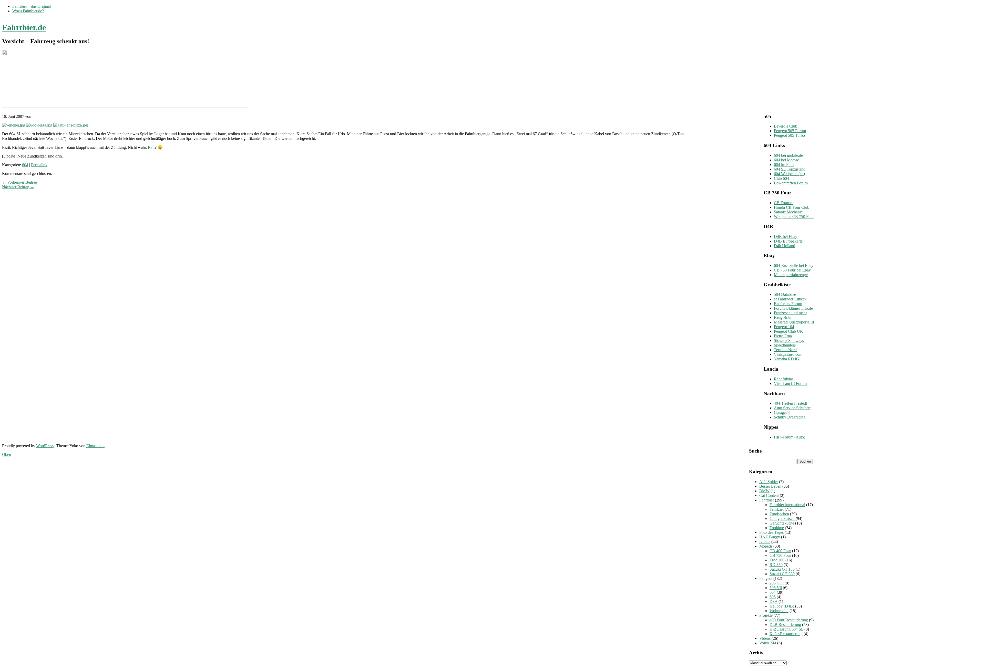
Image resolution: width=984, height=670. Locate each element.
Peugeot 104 (784, 326)
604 (25, 165)
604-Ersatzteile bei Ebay (793, 265)
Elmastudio (95, 446)
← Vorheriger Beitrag (19, 182)
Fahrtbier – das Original (31, 6)
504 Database (785, 294)
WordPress (45, 446)
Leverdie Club (785, 126)
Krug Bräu (782, 317)
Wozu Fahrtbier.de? (28, 11)
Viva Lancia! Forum (790, 383)
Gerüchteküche (782, 523)
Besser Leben (770, 486)
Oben (6, 454)
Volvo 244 (767, 643)
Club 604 (781, 178)
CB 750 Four (780, 555)
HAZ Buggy (769, 537)
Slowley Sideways (789, 340)
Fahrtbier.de (24, 27)
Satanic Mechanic (788, 212)
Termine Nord (785, 350)
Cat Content (769, 495)
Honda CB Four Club (791, 207)
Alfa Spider (768, 481)
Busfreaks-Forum (788, 303)
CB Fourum (783, 203)
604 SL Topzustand (789, 169)
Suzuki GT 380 (782, 574)
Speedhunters (785, 345)
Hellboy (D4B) (782, 606)
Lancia (764, 541)
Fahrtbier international (787, 504)
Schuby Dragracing (789, 417)
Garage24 (782, 412)
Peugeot (765, 578)
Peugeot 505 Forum (790, 131)
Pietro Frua (783, 336)
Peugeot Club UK (788, 331)
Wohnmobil (779, 611)
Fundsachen (779, 514)
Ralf (151, 147)
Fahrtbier (766, 500)
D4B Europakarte (788, 241)
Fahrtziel (777, 509)
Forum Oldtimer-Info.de (793, 308)
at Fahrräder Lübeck (790, 299)
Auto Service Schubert (792, 408)
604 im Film (784, 164)
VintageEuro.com (788, 354)
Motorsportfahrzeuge (791, 275)
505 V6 (776, 587)
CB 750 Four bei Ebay (792, 270)
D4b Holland (784, 246)
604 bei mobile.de (788, 155)
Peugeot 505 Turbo (789, 135)
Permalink (39, 165)
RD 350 (776, 564)
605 (773, 597)
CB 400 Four (780, 551)
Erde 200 (777, 560)
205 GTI (777, 583)
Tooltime (777, 528)
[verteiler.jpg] (13, 125)
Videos (765, 638)
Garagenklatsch (782, 518)
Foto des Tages (771, 532)
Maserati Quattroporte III (794, 322)
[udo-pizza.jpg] (39, 125)
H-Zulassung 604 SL (786, 629)
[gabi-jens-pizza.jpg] (70, 125)
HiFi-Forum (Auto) (789, 437)
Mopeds (765, 546)
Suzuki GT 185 (782, 569)
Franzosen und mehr (790, 313)
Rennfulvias (783, 379)
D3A (773, 601)
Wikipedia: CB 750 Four (794, 216)
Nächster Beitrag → (18, 187)
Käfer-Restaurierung (786, 634)
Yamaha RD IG (786, 359)
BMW (764, 491)
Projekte (766, 615)
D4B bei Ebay (785, 236)
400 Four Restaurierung (789, 620)
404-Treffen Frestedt (790, 403)
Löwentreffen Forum (791, 183)
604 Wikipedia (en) (789, 174)
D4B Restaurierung (785, 624)
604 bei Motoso (786, 160)
